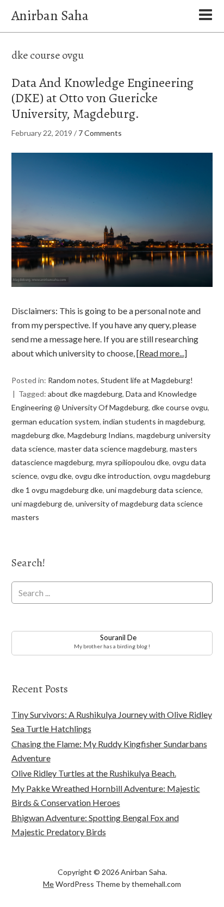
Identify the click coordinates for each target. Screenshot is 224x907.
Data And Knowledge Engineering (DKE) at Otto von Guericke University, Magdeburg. (102, 98)
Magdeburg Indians (100, 435)
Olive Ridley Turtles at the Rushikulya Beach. (93, 773)
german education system (55, 421)
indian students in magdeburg (153, 421)
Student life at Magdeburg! (147, 380)
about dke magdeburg (85, 393)
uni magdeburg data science (153, 490)
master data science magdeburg (112, 448)
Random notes (72, 380)
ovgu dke (56, 475)
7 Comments (100, 132)
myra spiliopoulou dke (132, 462)
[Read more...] (161, 353)
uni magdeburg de (41, 503)
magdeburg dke (37, 435)
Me (48, 884)
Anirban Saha (50, 15)
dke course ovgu (180, 407)
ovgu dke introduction (112, 475)
